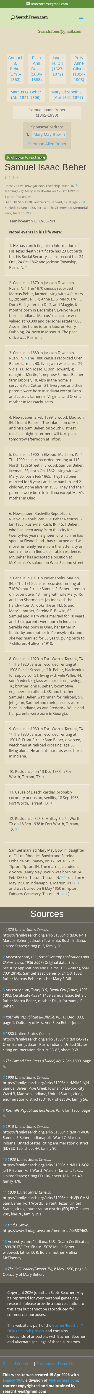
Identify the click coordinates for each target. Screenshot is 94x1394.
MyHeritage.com (63, 1380)
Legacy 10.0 (13, 1380)
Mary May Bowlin (49, 134)
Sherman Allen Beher (47, 144)
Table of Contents (18, 1363)
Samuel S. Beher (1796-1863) (15, 69)
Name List (66, 1363)
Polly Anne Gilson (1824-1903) (79, 69)
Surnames (45, 1363)
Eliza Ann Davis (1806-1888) (36, 69)
